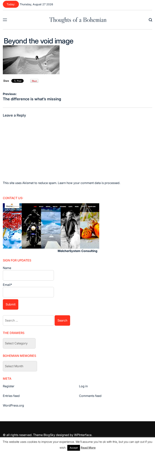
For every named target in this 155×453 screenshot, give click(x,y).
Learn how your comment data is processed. (89, 183)
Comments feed (90, 396)
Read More (88, 447)
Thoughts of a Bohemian (78, 19)
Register (8, 386)
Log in (83, 386)
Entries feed (11, 396)
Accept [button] (74, 447)
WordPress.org (13, 405)
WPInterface (82, 435)
